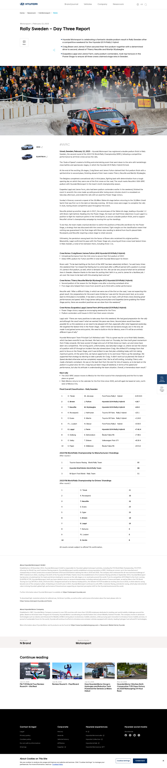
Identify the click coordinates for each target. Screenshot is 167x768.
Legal (22, 732)
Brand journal (71, 4)
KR (142, 4)
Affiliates (61, 743)
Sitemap (23, 747)
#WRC (65, 144)
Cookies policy (25, 739)
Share (54, 50)
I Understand (140, 761)
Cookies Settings (123, 761)
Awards (60, 735)
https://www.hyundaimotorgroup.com (84, 625)
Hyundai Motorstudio (94, 735)
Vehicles (88, 4)
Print (24, 44)
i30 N (38, 147)
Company (102, 4)
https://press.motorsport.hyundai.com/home (36, 601)
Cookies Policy (57, 764)
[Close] (163, 760)
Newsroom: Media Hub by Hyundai (112, 625)
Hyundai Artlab (91, 743)
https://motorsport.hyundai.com (74, 592)
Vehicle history (63, 739)
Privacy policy (25, 735)
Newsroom (118, 4)
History (60, 732)
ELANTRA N (40, 157)
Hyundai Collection (93, 739)
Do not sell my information (30, 743)
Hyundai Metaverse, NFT (95, 747)
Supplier (60, 747)
